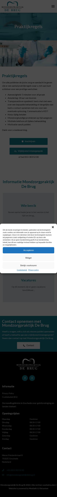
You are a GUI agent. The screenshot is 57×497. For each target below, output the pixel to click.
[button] (52, 227)
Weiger (28, 258)
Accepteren (28, 250)
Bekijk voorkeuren (28, 265)
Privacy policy (33, 270)
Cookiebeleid (22, 270)
